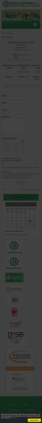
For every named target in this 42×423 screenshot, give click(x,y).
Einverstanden (34, 420)
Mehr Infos (13, 418)
